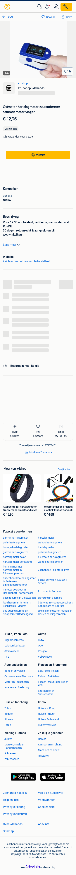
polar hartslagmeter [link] (14, 542)
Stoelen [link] (8, 719)
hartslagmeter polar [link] (14, 556)
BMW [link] (41, 640)
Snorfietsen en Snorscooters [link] (46, 692)
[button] (48, 7)
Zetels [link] (7, 708)
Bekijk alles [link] (64, 469)
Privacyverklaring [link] (14, 807)
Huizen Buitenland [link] (48, 719)
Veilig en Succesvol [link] (50, 793)
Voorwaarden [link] (46, 800)
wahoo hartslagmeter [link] (50, 542)
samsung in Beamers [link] (50, 597)
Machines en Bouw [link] (49, 750)
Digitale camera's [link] (14, 640)
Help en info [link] (11, 800)
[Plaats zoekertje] (66, 7)
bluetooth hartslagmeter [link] (52, 556)
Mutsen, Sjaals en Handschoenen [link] (14, 746)
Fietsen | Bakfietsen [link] (49, 676)
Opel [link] (40, 645)
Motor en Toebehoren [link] (16, 681)
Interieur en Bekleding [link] (16, 687)
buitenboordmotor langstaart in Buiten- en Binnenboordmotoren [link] (20, 581)
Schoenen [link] (10, 753)
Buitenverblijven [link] (47, 724)
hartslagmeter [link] (46, 537)
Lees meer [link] (9, 245)
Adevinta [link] (43, 824)
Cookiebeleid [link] (46, 807)
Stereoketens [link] (11, 651)
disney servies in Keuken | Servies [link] (52, 581)
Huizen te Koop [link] (46, 708)
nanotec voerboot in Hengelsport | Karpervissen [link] (18, 591)
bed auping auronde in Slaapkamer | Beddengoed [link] (18, 612)
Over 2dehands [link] (13, 824)
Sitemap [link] (8, 831)
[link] (8, 7)
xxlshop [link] (23, 83)
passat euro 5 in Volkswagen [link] (19, 597)
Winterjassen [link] (11, 758)
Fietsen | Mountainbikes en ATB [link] (53, 683)
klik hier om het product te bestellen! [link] (26, 261)
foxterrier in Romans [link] (49, 591)
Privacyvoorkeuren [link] (15, 814)
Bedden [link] (8, 713)
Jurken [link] (8, 738)
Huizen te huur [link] (46, 713)
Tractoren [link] (43, 755)
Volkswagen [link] (45, 656)
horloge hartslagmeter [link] (15, 547)
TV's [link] (6, 656)
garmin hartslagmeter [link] (15, 537)
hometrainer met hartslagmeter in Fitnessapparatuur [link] (13, 570)
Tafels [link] (7, 724)
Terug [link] (9, 16)
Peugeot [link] (43, 651)
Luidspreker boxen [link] (14, 645)
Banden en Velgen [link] (14, 670)
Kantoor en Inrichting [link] (50, 744)
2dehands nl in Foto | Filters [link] (53, 569)
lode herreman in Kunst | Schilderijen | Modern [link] (16, 604)
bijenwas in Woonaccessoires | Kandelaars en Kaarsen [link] (55, 604)
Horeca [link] (42, 738)
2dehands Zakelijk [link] (15, 793)
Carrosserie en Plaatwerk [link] (18, 676)
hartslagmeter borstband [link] (17, 561)
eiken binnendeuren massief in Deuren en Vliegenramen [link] (55, 612)
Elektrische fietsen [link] (48, 670)
